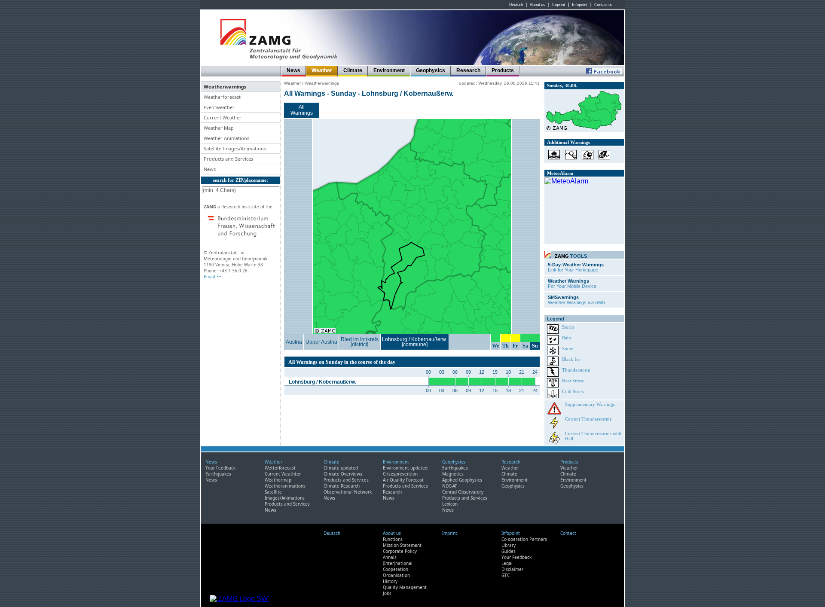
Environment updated (405, 468)
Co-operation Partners (524, 539)
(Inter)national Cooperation (397, 566)
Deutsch (516, 4)
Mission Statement (402, 545)
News (293, 70)
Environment (389, 70)
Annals (390, 557)
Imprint (558, 4)
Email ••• (213, 277)
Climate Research (342, 486)
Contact (568, 533)
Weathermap (278, 480)
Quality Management (405, 587)
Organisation (396, 575)
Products (503, 70)
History (390, 581)
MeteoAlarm (560, 173)
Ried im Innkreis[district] (360, 342)
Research (468, 70)
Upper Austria (321, 342)
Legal (507, 563)
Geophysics (430, 70)
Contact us (603, 4)
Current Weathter (283, 474)
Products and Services (287, 504)
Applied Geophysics (462, 480)
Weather (322, 70)
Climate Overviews (343, 474)
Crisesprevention (400, 474)
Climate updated (341, 468)
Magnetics (453, 474)
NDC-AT (449, 486)
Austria (294, 342)
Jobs (387, 593)
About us (537, 4)
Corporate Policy (400, 551)
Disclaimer (512, 569)
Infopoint (579, 4)
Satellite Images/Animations (285, 495)
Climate (352, 70)
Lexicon (450, 504)
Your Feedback (220, 468)
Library (508, 545)
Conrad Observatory (462, 492)
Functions (393, 539)
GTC (505, 575)
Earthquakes (218, 474)
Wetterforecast (280, 468)
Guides (508, 551)
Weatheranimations (285, 486)
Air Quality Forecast (403, 480)
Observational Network (348, 492)
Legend (555, 318)
